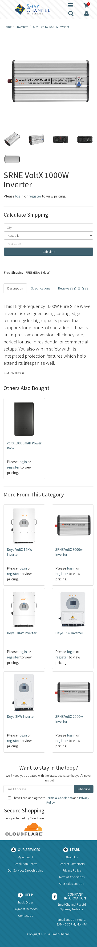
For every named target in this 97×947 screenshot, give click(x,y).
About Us (71, 857)
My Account (25, 857)
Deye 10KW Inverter (21, 633)
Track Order (25, 902)
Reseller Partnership (72, 864)
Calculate (48, 252)
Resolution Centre (25, 864)
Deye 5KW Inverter (69, 633)
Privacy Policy (71, 870)
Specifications (40, 288)
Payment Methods (25, 909)
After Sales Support (71, 883)
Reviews (64, 288)
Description (15, 288)
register (34, 196)
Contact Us (25, 915)
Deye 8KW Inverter (21, 716)
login (19, 196)
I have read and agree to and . (51, 800)
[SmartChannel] (32, 9)
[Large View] (12, 139)
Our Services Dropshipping (25, 870)
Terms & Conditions (59, 798)
